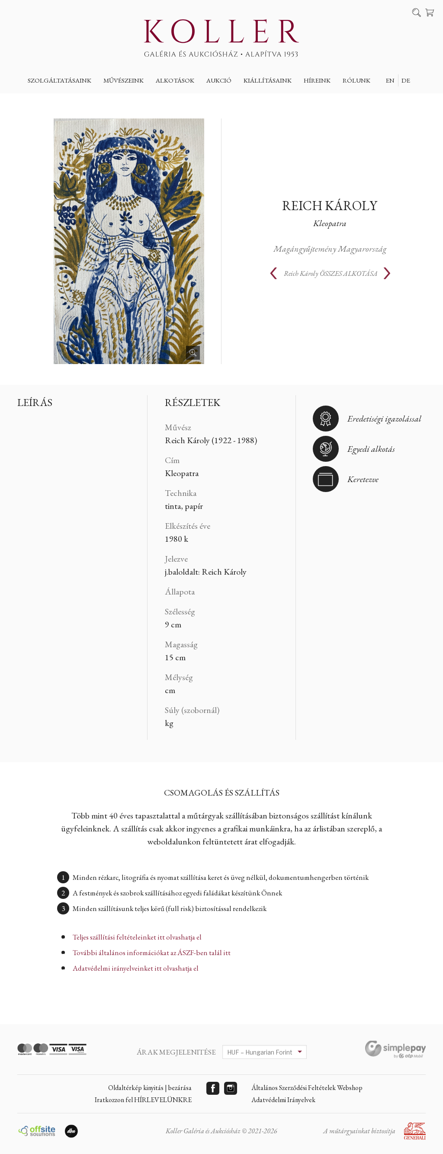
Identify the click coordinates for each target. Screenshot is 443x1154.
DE (405, 80)
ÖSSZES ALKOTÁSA (331, 273)
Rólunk (356, 80)
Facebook (212, 1088)
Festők (121, 100)
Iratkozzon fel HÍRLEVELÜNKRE (143, 1099)
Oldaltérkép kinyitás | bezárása (150, 1087)
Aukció (218, 80)
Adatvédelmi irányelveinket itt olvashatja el (136, 968)
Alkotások (175, 80)
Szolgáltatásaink (59, 80)
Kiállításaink (268, 80)
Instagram (230, 1088)
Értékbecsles (56, 100)
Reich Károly (329, 205)
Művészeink (123, 80)
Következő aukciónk (249, 100)
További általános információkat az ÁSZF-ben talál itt (152, 952)
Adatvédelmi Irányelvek (283, 1099)
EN (390, 80)
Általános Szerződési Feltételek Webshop (307, 1087)
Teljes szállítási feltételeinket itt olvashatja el (137, 937)
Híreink (317, 80)
